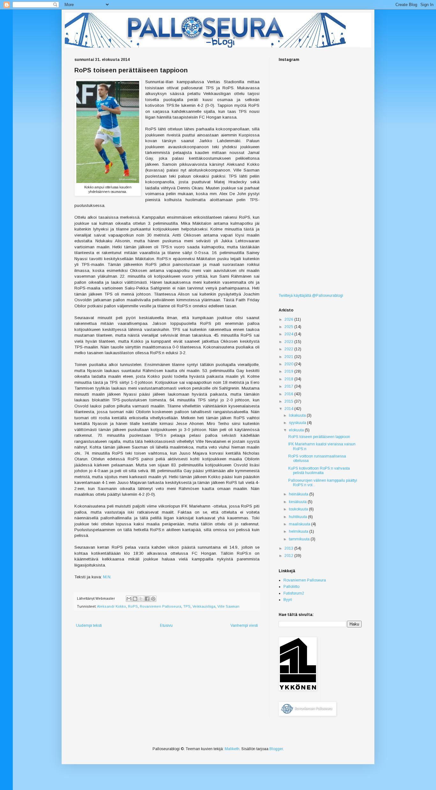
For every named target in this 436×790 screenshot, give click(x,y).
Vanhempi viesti (244, 625)
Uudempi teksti (89, 625)
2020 (289, 364)
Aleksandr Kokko (111, 606)
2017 (289, 386)
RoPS (133, 606)
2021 (289, 357)
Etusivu (166, 625)
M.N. (107, 576)
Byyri (287, 599)
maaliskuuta (300, 524)
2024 (289, 334)
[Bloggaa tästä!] (135, 599)
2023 (289, 342)
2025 (289, 327)
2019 (289, 371)
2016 (289, 394)
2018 (289, 379)
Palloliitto (291, 586)
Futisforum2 (293, 593)
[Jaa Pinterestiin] (153, 599)
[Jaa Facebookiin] (147, 599)
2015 (289, 401)
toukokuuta (299, 509)
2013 (289, 548)
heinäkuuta (299, 494)
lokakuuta (298, 415)
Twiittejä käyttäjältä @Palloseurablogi (311, 295)
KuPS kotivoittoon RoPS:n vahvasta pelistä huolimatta (319, 470)
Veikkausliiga (203, 606)
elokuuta (297, 430)
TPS (187, 606)
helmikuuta (299, 531)
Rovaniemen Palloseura (160, 606)
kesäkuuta (298, 502)
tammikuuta (300, 539)
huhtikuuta (298, 517)
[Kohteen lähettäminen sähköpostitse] (129, 599)
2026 (289, 319)
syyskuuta (298, 423)
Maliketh (232, 749)
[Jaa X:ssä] (141, 599)
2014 (289, 408)
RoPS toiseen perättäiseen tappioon (319, 437)
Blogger (276, 749)
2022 (289, 349)
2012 (289, 555)
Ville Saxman (228, 606)
